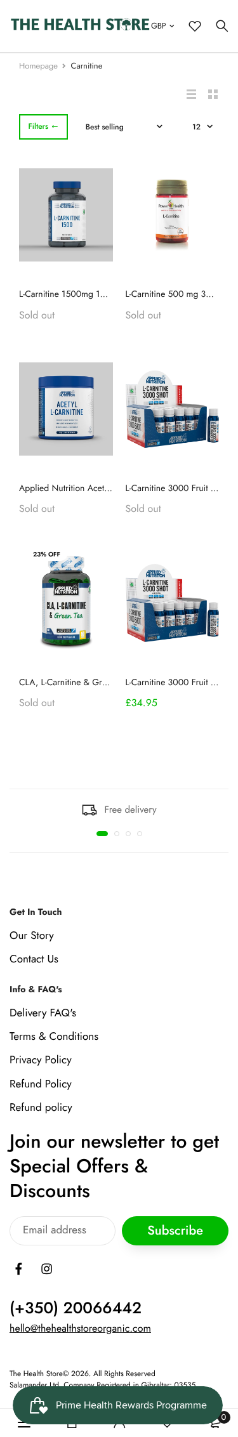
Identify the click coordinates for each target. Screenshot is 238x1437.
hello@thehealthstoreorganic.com (80, 1329)
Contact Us (34, 959)
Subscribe (175, 1230)
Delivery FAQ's (43, 1013)
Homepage (38, 66)
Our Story (32, 935)
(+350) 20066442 (76, 1308)
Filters (38, 126)
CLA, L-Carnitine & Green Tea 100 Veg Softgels (108, 682)
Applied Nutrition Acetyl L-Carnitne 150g (96, 488)
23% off (46, 554)
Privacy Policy (41, 1060)
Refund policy (41, 1107)
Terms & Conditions (54, 1036)
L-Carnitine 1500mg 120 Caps (75, 294)
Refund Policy (41, 1083)
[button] (102, 833)
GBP (158, 26)
